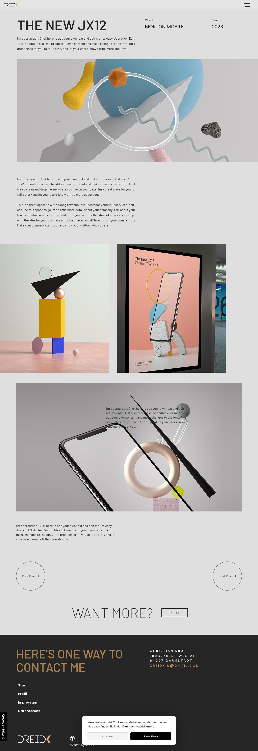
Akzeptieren (151, 736)
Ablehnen (107, 736)
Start (22, 685)
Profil (22, 693)
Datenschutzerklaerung (138, 726)
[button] (247, 5)
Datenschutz (29, 711)
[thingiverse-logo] (72, 738)
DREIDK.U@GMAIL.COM (175, 666)
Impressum (27, 702)
